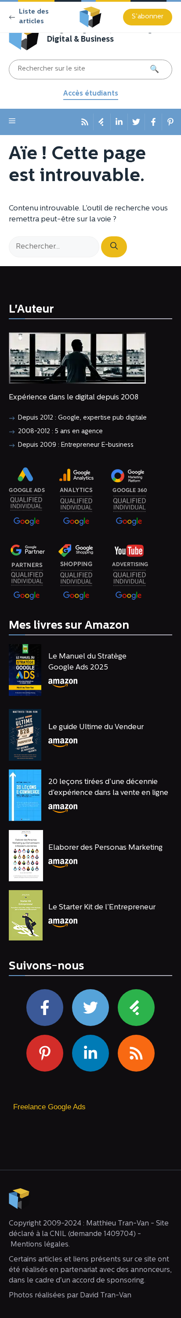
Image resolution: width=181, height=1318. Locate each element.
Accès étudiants (90, 93)
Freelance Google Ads (49, 1107)
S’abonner (147, 17)
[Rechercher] (114, 246)
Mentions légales (40, 1244)
